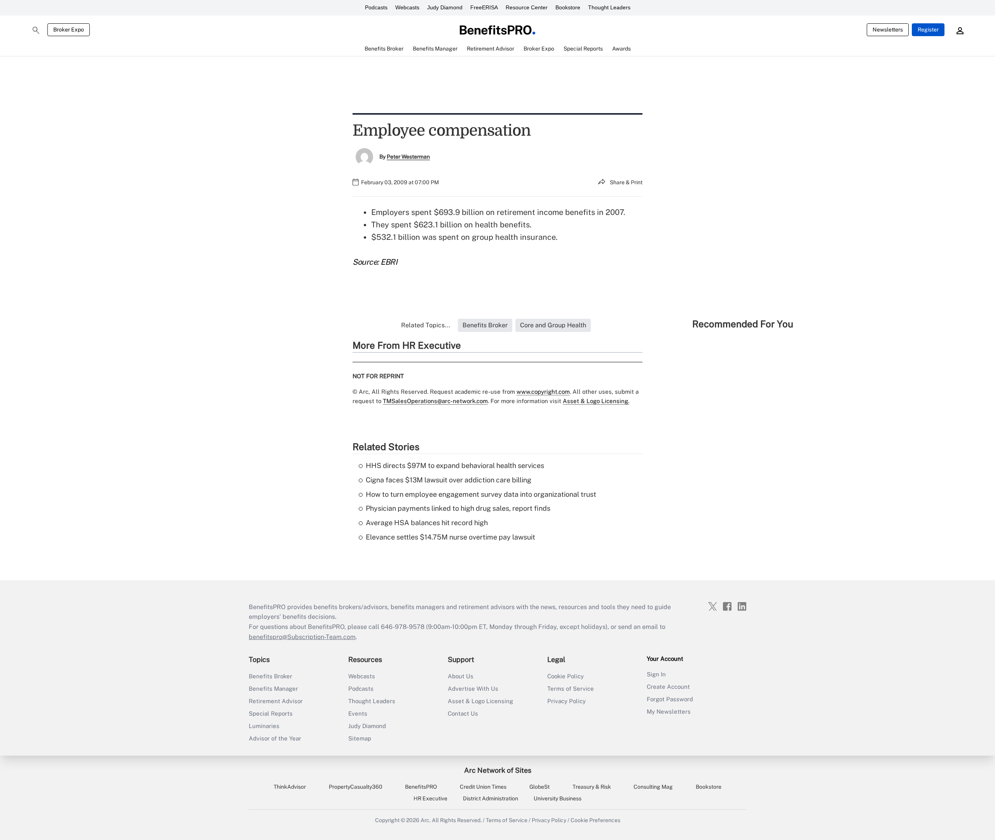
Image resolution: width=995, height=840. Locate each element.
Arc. (426, 820)
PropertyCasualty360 (355, 787)
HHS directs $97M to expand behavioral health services (455, 465)
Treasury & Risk (592, 787)
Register (928, 29)
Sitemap (359, 738)
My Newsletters (669, 711)
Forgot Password (670, 699)
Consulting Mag (653, 787)
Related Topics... (425, 325)
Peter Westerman (408, 157)
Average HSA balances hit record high (427, 523)
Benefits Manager (273, 688)
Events (357, 713)
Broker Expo (68, 29)
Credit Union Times (483, 787)
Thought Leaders (609, 7)
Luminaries (264, 726)
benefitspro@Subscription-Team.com (302, 637)
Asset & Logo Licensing (480, 701)
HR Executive (430, 798)
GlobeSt (539, 787)
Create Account (668, 686)
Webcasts (407, 7)
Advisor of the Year (275, 738)
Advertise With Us (473, 688)
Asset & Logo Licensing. (596, 401)
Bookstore (567, 7)
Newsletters (888, 29)
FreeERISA (484, 7)
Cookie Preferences (595, 820)
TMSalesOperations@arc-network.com (435, 401)
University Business (557, 798)
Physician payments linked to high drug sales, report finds (458, 508)
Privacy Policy (566, 701)
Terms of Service (570, 688)
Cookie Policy (565, 676)
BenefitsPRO (421, 787)
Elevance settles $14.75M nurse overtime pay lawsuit (450, 537)
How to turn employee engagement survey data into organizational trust (481, 494)
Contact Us (463, 713)
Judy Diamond (445, 7)
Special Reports (271, 713)
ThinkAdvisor (290, 787)
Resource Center (527, 7)
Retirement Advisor (276, 701)
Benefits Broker (270, 676)
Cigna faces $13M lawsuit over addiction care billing (448, 480)
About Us (460, 676)
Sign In (656, 674)
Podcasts (376, 7)
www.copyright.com (543, 391)
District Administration (490, 798)
